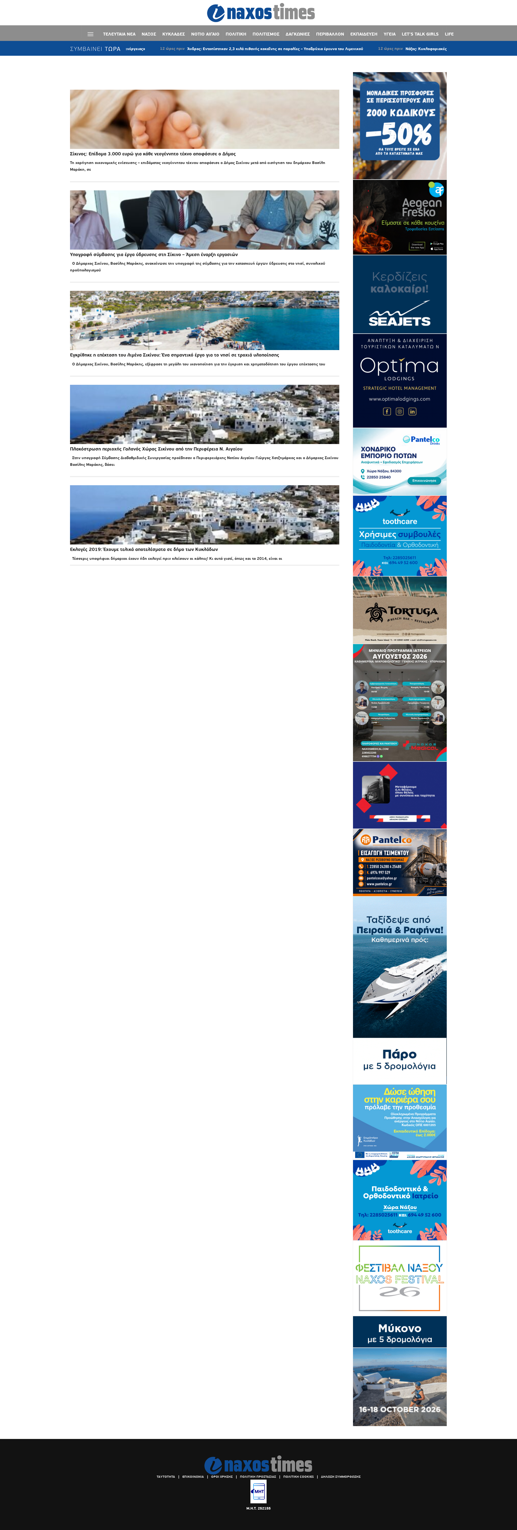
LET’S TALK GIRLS (420, 34)
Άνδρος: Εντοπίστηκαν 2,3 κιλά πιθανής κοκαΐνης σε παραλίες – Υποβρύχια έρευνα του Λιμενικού (214, 48)
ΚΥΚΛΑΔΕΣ (173, 34)
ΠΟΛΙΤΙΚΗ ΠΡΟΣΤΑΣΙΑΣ (258, 1477)
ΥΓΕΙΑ (390, 34)
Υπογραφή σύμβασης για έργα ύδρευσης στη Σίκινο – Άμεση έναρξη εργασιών (154, 254)
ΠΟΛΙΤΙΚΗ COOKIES (298, 1477)
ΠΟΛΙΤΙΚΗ (236, 34)
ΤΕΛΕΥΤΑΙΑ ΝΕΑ (119, 34)
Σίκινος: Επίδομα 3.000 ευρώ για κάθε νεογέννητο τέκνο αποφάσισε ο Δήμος (153, 154)
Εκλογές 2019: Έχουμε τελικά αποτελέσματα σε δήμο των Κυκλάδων (144, 549)
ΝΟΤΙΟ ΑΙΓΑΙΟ (205, 34)
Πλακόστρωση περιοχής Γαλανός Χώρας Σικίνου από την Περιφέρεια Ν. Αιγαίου (156, 449)
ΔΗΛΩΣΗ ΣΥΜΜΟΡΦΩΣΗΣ (341, 1477)
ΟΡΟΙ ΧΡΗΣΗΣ (222, 1477)
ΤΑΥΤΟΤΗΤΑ (166, 1477)
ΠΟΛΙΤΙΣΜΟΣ (266, 34)
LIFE (449, 34)
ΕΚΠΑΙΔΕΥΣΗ (364, 34)
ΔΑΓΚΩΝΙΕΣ (298, 34)
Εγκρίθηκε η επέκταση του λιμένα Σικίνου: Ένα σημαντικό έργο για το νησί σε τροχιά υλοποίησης (174, 355)
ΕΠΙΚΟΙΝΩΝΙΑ (193, 1477)
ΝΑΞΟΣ (149, 34)
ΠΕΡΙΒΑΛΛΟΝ (330, 34)
